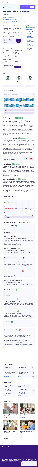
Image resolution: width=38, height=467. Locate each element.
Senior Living (8, 7)
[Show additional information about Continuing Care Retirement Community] (8, 50)
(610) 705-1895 (6, 395)
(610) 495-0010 (20, 395)
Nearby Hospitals (29, 48)
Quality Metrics (29, 44)
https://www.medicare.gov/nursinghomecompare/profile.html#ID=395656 (16, 439)
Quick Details (29, 33)
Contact (3, 449)
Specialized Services (30, 34)
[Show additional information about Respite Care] (12, 55)
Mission (3, 451)
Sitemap (26, 451)
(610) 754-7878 (14, 21)
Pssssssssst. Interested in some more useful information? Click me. (29, 463)
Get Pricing (18, 41)
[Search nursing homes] (33, 2)
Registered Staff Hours (30, 36)
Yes (26, 158)
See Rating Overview (29, 29)
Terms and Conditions (17, 453)
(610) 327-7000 (6, 376)
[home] (5, 1)
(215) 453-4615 (20, 376)
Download (32, 7)
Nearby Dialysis (29, 49)
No (31, 158)
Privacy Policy (27, 449)
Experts (14, 449)
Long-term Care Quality (30, 41)
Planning (14, 451)
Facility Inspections (30, 37)
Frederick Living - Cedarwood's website (11, 19)
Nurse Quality (29, 40)
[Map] (19, 355)
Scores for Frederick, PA (30, 45)
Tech (2, 453)
